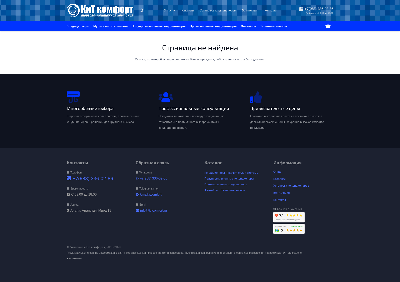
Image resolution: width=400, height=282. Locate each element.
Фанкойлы (211, 190)
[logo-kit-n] (100, 10)
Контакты (279, 199)
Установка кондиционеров (291, 185)
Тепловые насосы (233, 190)
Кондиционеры (214, 172)
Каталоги (279, 178)
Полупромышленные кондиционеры (229, 178)
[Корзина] (328, 26)
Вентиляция (281, 192)
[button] (142, 10)
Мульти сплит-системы (243, 172)
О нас (277, 171)
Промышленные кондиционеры (226, 184)
